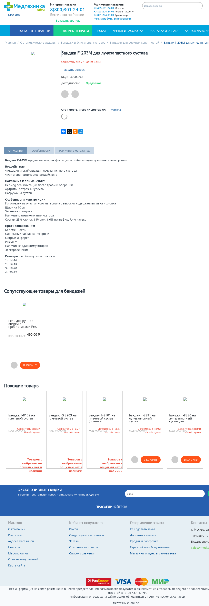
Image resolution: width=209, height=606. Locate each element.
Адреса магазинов (21, 541)
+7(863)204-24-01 (113, 11)
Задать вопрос (74, 70)
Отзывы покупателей (23, 559)
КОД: (64, 77)
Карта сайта (16, 565)
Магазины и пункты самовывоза (153, 553)
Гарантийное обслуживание (150, 547)
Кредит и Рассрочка (128, 30)
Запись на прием (75, 31)
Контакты (15, 535)
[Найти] (199, 5)
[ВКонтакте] (63, 131)
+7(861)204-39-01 (111, 15)
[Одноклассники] (75, 131)
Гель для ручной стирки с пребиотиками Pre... (23, 323)
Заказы (74, 541)
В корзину (30, 365)
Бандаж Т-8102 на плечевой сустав (21, 417)
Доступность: (70, 83)
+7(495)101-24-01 (109, 8)
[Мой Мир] (80, 131)
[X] (69, 131)
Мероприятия (18, 553)
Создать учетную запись (86, 535)
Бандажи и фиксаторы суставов (83, 42)
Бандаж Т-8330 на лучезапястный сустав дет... (182, 418)
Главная (10, 42)
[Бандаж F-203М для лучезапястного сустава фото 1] (32, 53)
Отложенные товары (84, 547)
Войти (73, 529)
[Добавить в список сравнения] (75, 94)
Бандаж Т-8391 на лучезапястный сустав (142, 418)
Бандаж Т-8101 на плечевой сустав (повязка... (102, 418)
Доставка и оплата (164, 30)
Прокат (101, 30)
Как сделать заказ (142, 529)
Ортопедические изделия (38, 42)
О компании (16, 529)
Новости (14, 547)
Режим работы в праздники (112, 18)
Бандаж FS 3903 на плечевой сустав (63, 417)
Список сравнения (82, 553)
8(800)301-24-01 (67, 9)
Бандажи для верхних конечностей (134, 42)
